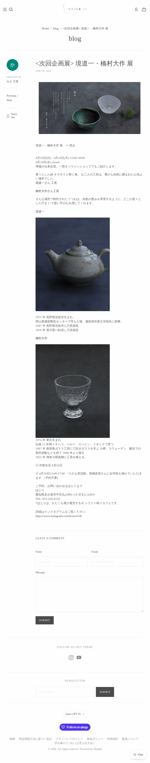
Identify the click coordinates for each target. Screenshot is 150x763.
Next (9, 100)
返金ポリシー (95, 738)
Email (94, 551)
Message (40, 572)
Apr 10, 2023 (43, 71)
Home (45, 28)
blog (56, 28)
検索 (12, 738)
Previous (11, 95)
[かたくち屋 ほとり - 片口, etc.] (75, 9)
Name (39, 551)
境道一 (40, 211)
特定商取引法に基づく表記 (35, 738)
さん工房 (47, 191)
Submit (105, 691)
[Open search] (11, 10)
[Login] (136, 9)
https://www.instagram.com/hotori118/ (59, 516)
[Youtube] (79, 657)
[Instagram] (71, 657)
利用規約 (112, 738)
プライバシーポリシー (69, 738)
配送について (130, 738)
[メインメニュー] (5, 10)
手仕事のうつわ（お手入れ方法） (75, 743)
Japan (73, 714)
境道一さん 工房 (46, 182)
